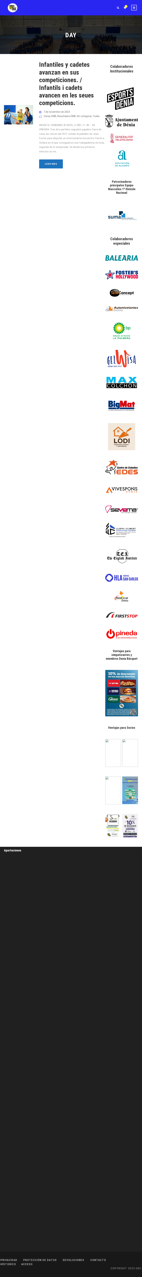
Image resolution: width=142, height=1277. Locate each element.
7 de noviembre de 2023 (57, 111)
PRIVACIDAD (9, 1260)
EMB (53, 116)
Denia (47, 116)
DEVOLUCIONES (73, 1260)
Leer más (51, 164)
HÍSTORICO (8, 1264)
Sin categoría (84, 116)
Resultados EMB (66, 116)
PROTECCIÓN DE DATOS (40, 1260)
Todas (96, 116)
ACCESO (27, 1264)
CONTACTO (98, 1260)
